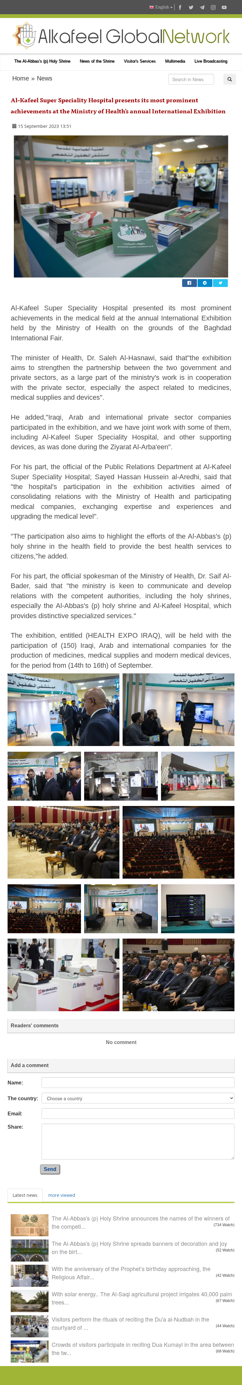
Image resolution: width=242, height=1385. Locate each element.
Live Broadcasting (210, 61)
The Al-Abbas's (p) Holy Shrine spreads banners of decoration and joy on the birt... (139, 1247)
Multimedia (175, 61)
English (162, 7)
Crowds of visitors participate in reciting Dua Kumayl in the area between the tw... (143, 1348)
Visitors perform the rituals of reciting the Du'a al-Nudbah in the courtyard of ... (130, 1323)
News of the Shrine (97, 61)
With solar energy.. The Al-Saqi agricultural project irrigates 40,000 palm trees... (142, 1298)
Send (50, 1169)
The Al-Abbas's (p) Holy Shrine (42, 61)
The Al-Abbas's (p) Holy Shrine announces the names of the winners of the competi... (141, 1222)
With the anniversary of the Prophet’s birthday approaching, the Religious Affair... (131, 1272)
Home (20, 78)
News (44, 78)
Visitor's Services (140, 61)
